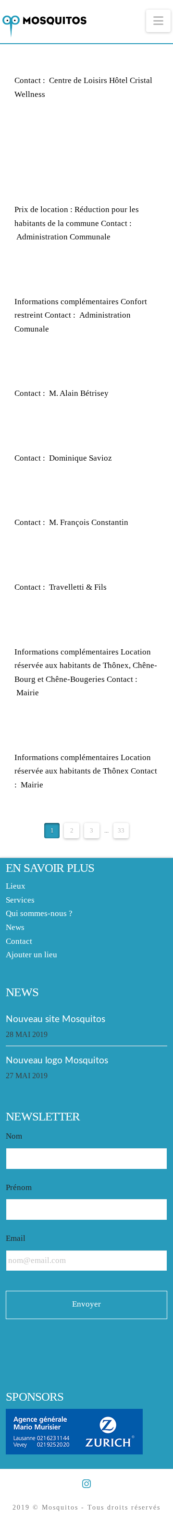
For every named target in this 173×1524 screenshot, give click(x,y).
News (15, 927)
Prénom (19, 1187)
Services (20, 900)
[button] (158, 21)
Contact (19, 941)
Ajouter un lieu (31, 954)
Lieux (15, 886)
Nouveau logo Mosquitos (57, 1060)
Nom (14, 1136)
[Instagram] (86, 1484)
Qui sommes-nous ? (39, 913)
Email (15, 1238)
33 (121, 830)
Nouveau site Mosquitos (55, 1019)
